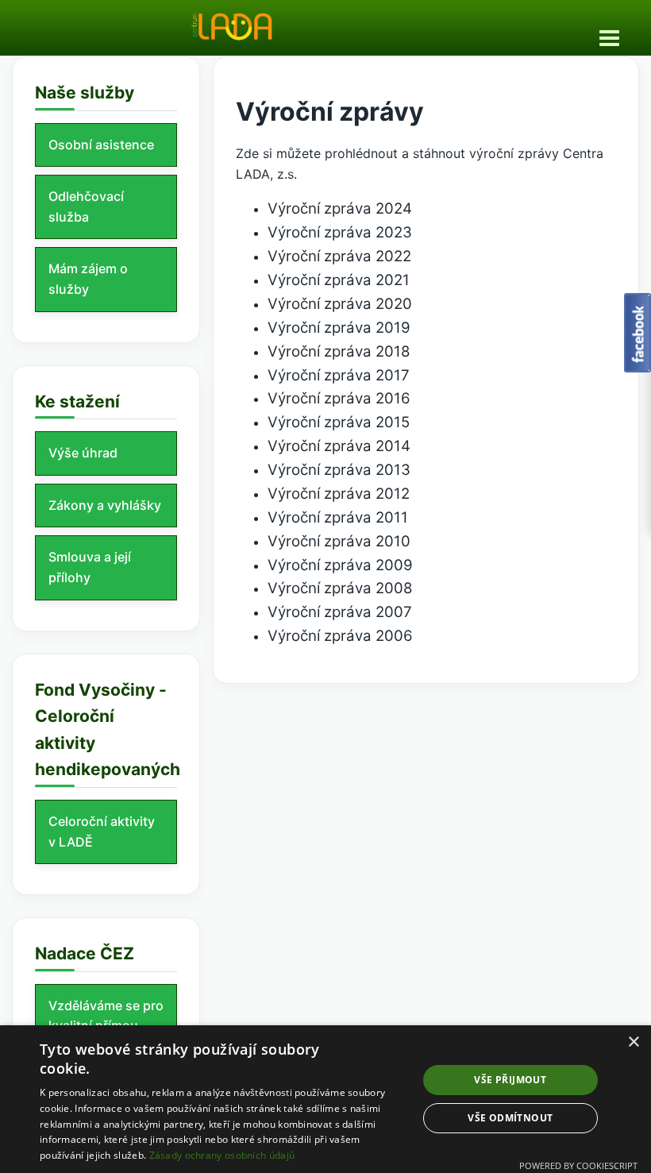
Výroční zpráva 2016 (339, 398)
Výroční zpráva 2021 (339, 280)
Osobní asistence (101, 144)
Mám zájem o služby (88, 278)
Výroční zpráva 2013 (339, 470)
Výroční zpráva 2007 (340, 612)
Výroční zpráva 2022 (339, 256)
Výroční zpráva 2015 (339, 422)
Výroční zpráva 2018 (339, 351)
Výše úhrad (82, 453)
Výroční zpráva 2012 (339, 493)
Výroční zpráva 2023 (340, 232)
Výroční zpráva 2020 (340, 304)
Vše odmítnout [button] (510, 1118)
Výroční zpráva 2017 (339, 375)
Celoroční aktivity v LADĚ (101, 831)
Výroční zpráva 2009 (340, 565)
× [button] (633, 1042)
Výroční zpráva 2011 (338, 517)
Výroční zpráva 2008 (340, 588)
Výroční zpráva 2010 (339, 541)
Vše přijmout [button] (510, 1079)
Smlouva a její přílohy (89, 567)
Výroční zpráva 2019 (339, 327)
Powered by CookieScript (578, 1165)
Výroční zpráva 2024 (340, 208)
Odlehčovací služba (86, 206)
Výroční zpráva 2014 (339, 446)
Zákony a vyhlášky (104, 505)
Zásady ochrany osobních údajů (222, 1155)
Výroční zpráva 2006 (340, 636)
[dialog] (325, 1099)
